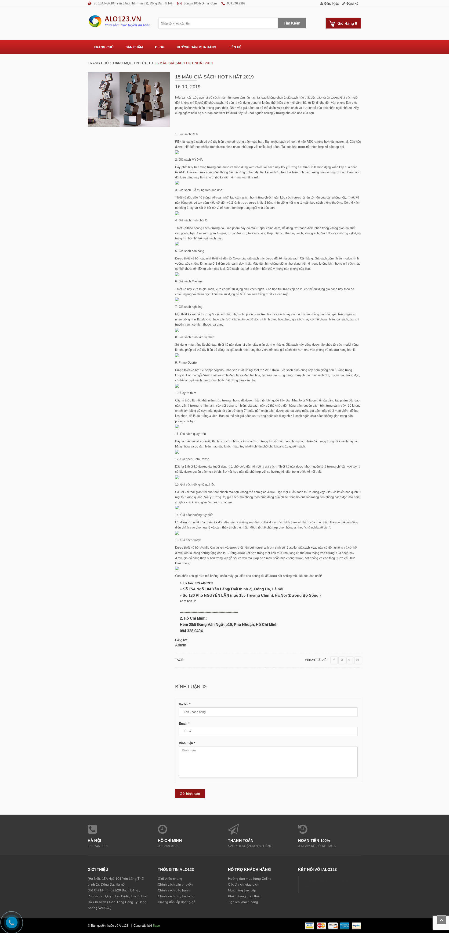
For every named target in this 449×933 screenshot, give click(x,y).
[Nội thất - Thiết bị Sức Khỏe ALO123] (119, 21)
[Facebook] (333, 660)
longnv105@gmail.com (200, 3)
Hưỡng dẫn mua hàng (196, 47)
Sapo (156, 925)
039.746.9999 (236, 3)
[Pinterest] (357, 660)
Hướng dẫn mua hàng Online (249, 878)
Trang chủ (103, 47)
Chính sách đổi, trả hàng (176, 896)
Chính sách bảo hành (174, 890)
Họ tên (184, 704)
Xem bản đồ (188, 601)
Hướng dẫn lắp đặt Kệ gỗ (176, 902)
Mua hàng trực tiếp (242, 890)
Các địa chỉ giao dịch (243, 884)
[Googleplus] (349, 660)
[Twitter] (341, 660)
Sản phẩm (134, 47)
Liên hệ (234, 47)
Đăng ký (352, 3)
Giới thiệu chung (170, 878)
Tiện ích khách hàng (243, 902)
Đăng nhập (331, 3)
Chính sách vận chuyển (175, 884)
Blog (160, 47)
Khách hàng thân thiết (244, 896)
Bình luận (187, 743)
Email (184, 723)
